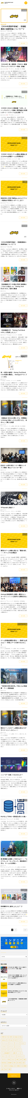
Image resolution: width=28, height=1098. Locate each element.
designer (9, 334)
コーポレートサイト (10, 1088)
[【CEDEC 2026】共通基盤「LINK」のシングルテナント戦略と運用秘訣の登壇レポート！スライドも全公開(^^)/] (4, 977)
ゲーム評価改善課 (6, 648)
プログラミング (24, 800)
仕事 (16, 426)
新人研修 (10, 30)
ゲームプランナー (10, 867)
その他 (25, 624)
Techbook (8, 380)
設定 (2, 1069)
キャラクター (4, 1049)
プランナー (13, 1056)
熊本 (19, 426)
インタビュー (5, 426)
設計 (6, 1069)
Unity (8, 492)
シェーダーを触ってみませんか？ (12, 775)
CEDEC (12, 114)
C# (7, 1036)
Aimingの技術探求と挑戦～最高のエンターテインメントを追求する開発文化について (14, 596)
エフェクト (14, 492)
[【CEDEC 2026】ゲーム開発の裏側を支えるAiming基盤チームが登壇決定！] (4, 985)
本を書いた (25, 268)
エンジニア (17, 114)
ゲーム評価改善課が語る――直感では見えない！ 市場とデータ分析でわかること (14, 643)
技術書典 (20, 334)
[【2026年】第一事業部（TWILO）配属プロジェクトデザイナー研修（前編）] (4, 970)
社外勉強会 (22, 601)
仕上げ (13, 1059)
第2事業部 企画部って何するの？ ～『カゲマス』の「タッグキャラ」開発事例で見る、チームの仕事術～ (14, 861)
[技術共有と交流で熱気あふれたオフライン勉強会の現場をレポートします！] (4, 993)
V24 (15, 1040)
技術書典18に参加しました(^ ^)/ (11, 906)
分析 (18, 648)
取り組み (25, 10)
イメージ (17, 1043)
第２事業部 (22, 426)
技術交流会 (16, 601)
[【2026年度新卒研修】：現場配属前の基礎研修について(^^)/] (4, 1001)
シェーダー (13, 777)
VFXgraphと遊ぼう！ (8, 507)
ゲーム (25, 534)
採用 (21, 733)
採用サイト (19, 1088)
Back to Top (14, 1075)
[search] (26, 957)
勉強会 (25, 181)
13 (15, 929)
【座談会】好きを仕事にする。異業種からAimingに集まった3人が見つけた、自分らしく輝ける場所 (14, 420)
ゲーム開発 (11, 426)
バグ (8, 1056)
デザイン (25, 47)
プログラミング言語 (6, 1059)
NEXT (25, 929)
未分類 (25, 401)
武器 (24, 1062)
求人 (23, 733)
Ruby (21, 1036)
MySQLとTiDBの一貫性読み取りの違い (14, 816)
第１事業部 (22, 68)
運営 (10, 1069)
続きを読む (23, 43)
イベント (12, 1043)
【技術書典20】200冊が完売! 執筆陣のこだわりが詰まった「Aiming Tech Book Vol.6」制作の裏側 (14, 286)
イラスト (23, 1043)
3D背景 (3, 1036)
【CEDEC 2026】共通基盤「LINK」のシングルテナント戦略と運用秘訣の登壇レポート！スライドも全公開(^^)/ (14, 110)
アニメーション (5, 1043)
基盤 (19, 158)
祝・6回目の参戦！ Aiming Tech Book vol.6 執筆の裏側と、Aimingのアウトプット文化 (14, 375)
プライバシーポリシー (14, 1090)
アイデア (20, 1040)
